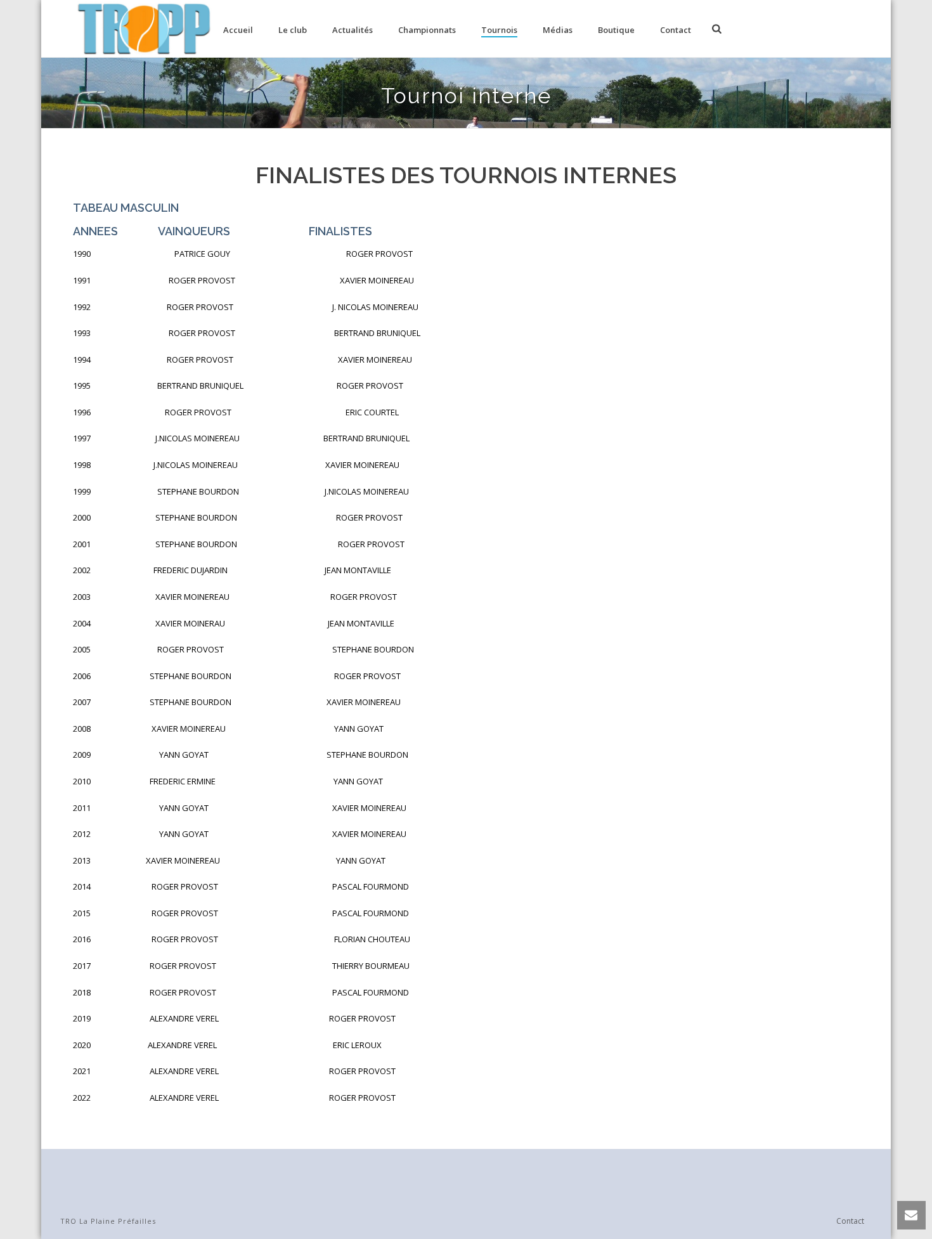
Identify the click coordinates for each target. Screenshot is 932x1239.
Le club (292, 30)
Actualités (352, 30)
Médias (558, 30)
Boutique (616, 30)
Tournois (499, 30)
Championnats (427, 30)
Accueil (238, 30)
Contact (675, 30)
